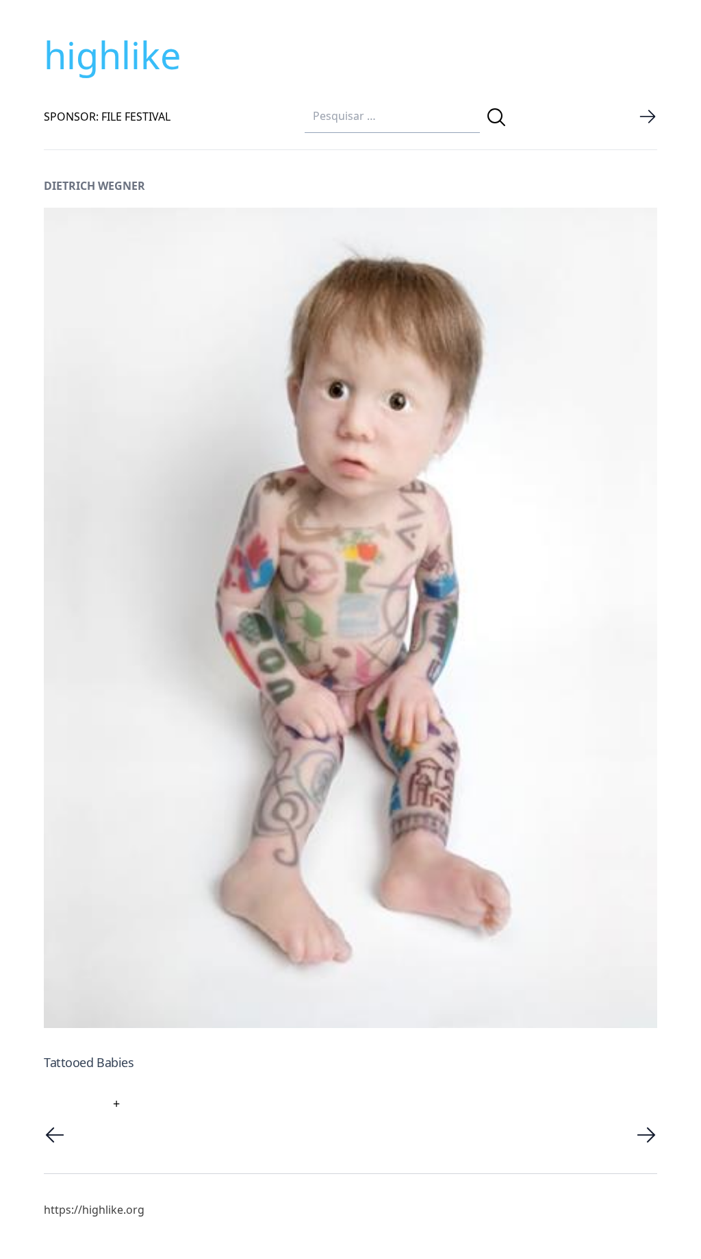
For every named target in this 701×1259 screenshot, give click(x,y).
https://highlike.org (94, 1209)
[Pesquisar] (496, 117)
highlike (112, 54)
